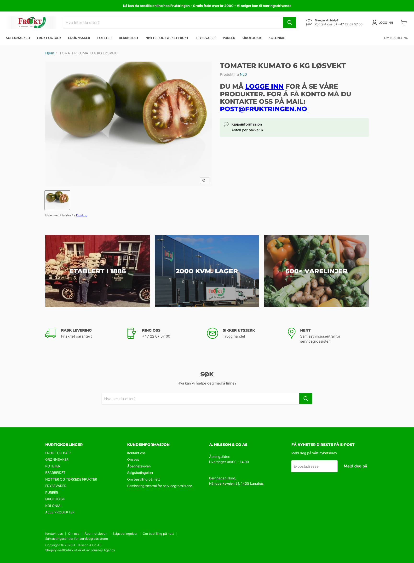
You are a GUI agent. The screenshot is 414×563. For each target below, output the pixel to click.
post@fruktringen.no (263, 109)
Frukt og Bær (49, 38)
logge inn (264, 86)
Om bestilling (396, 38)
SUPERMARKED (18, 38)
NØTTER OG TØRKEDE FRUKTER (71, 479)
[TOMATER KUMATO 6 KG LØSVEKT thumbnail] (57, 200)
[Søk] (289, 22)
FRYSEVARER (55, 486)
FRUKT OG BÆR (58, 453)
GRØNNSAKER (57, 459)
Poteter (104, 38)
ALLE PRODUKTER (60, 512)
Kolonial (277, 38)
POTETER (52, 466)
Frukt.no (81, 215)
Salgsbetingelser (140, 473)
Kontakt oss (136, 453)
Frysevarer (206, 38)
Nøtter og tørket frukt (167, 38)
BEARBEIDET (55, 473)
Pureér (229, 38)
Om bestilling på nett (143, 479)
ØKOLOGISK (55, 499)
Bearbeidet (128, 38)
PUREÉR (51, 492)
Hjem (49, 53)
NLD (243, 74)
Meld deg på (355, 466)
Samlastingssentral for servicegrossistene (159, 486)
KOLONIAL (54, 506)
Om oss (133, 459)
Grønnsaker (79, 38)
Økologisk (251, 38)
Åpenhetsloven (139, 466)
